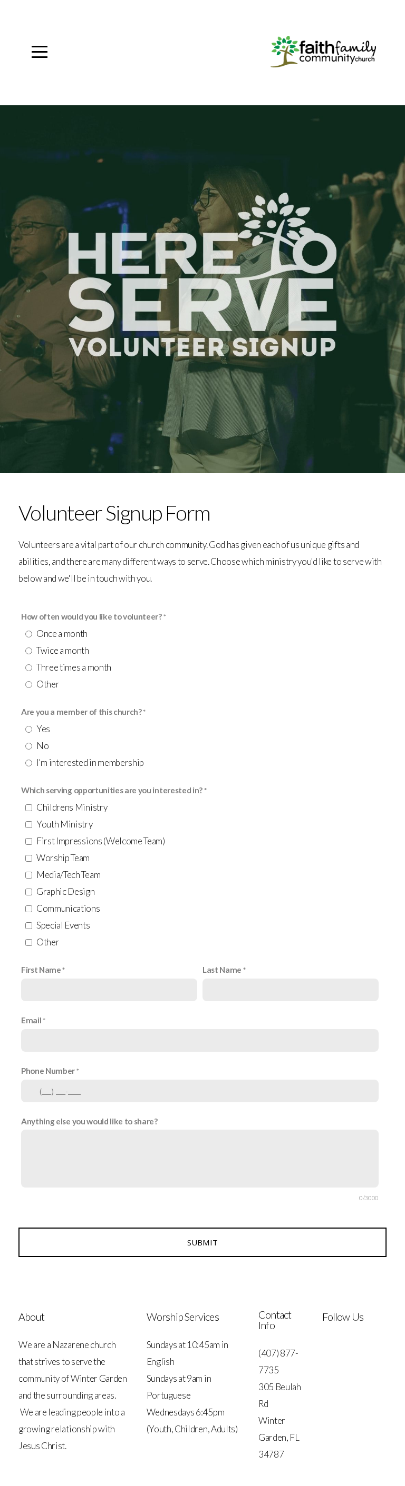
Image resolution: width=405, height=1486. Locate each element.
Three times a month (73, 667)
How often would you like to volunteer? (91, 616)
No (42, 745)
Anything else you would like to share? (89, 1121)
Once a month (62, 633)
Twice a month (62, 650)
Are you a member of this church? (81, 711)
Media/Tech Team (68, 874)
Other (47, 684)
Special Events (63, 925)
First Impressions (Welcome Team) (100, 840)
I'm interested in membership (90, 762)
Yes (43, 728)
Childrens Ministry (71, 807)
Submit (202, 1242)
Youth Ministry (64, 824)
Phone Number (48, 1070)
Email (31, 1020)
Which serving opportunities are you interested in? (111, 790)
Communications (68, 908)
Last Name (222, 969)
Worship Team (63, 857)
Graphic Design (65, 891)
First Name (41, 969)
